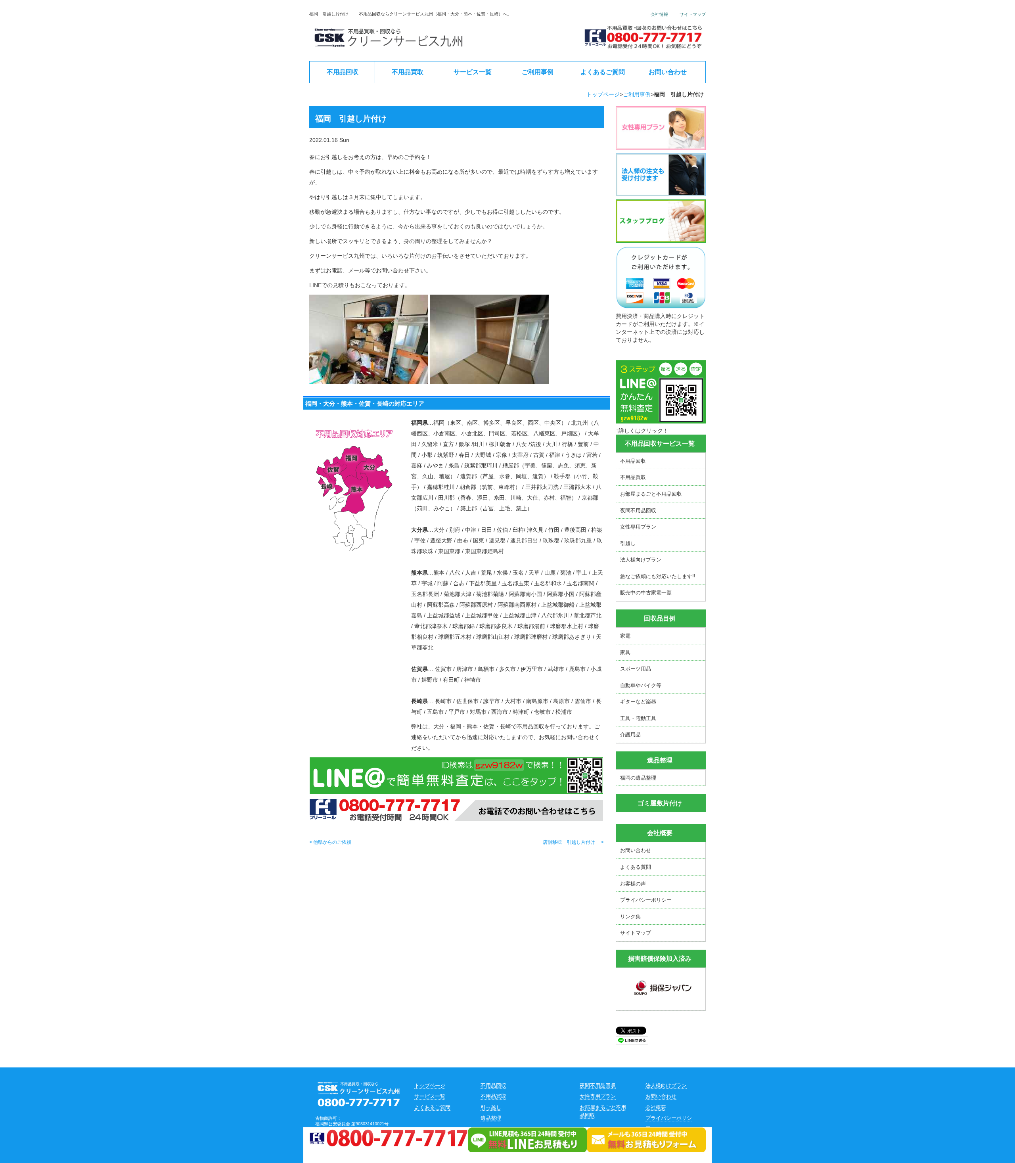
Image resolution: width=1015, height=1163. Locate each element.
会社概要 (659, 833)
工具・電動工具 (638, 718)
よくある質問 (635, 867)
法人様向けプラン (640, 560)
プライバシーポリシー (646, 900)
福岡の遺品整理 (638, 778)
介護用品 (630, 735)
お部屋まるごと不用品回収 (651, 494)
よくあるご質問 (602, 72)
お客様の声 (633, 884)
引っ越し (491, 1107)
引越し (628, 543)
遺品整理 (491, 1118)
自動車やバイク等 (640, 685)
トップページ (603, 94)
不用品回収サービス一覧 (660, 443)
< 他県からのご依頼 (330, 842)
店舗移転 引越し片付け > (573, 842)
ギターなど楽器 (638, 702)
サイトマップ (693, 14)
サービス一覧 (473, 72)
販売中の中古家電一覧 (646, 593)
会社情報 (659, 14)
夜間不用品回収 (638, 510)
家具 (625, 652)
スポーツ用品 (635, 669)
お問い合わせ (668, 72)
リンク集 (630, 917)
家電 (625, 636)
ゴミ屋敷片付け (660, 803)
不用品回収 (342, 72)
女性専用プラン (638, 527)
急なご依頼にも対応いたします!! (657, 576)
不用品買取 (407, 72)
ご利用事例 (537, 72)
